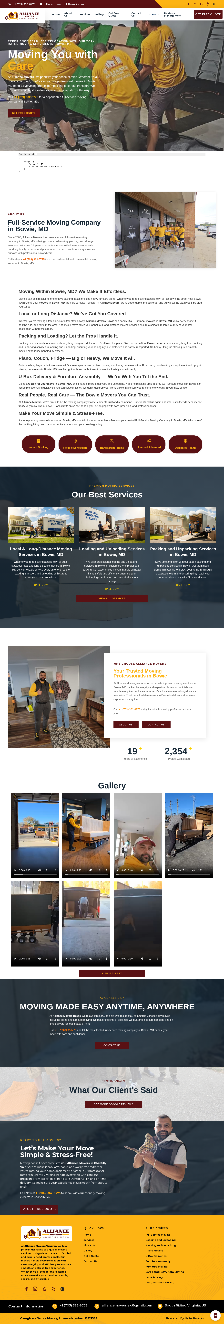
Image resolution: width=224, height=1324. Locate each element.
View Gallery (112, 973)
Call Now (41, 585)
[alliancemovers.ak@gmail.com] (96, 1306)
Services (85, 14)
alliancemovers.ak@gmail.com (127, 1305)
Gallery (99, 14)
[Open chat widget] (215, 1315)
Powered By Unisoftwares (185, 1318)
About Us (68, 14)
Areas (152, 14)
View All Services (112, 598)
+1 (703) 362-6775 (129, 709)
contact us (156, 724)
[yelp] (206, 4)
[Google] (200, 4)
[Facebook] (187, 4)
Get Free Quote (113, 14)
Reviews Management (172, 14)
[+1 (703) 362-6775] (54, 1306)
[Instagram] (193, 4)
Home (56, 14)
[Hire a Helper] (212, 4)
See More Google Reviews (113, 1104)
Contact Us (136, 14)
